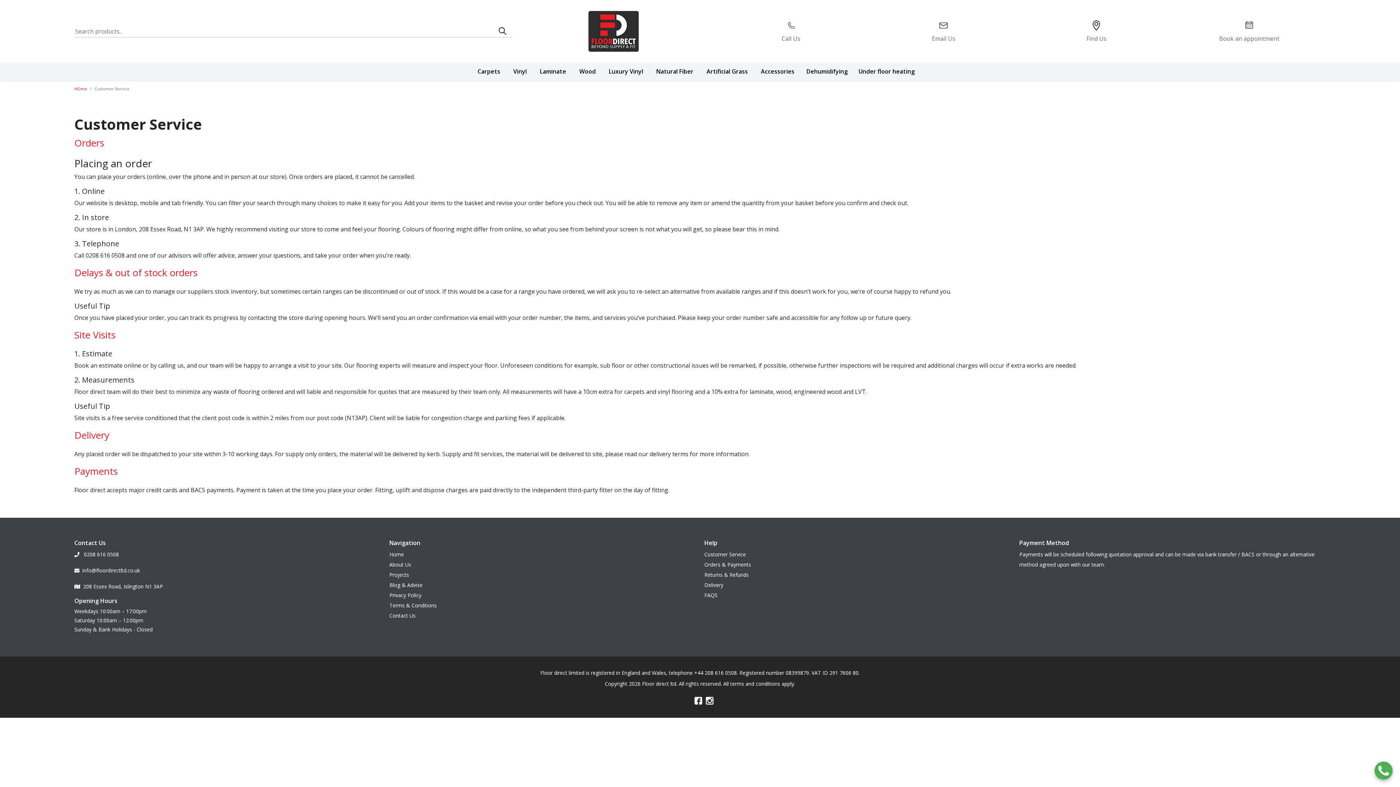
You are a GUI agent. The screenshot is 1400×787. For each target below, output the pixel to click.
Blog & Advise (406, 585)
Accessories (777, 71)
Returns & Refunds (726, 574)
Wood (587, 71)
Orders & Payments (727, 564)
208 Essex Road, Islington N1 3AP (123, 586)
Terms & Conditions (413, 605)
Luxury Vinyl (626, 71)
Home (396, 554)
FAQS (711, 595)
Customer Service (725, 554)
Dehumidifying (827, 71)
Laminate (553, 71)
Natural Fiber (674, 71)
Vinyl (520, 71)
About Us (400, 564)
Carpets (489, 71)
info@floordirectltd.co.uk (111, 570)
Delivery (713, 585)
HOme (80, 88)
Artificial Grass (727, 71)
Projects (399, 574)
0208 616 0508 (100, 554)
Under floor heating (887, 71)
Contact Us (402, 615)
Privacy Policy (405, 595)
